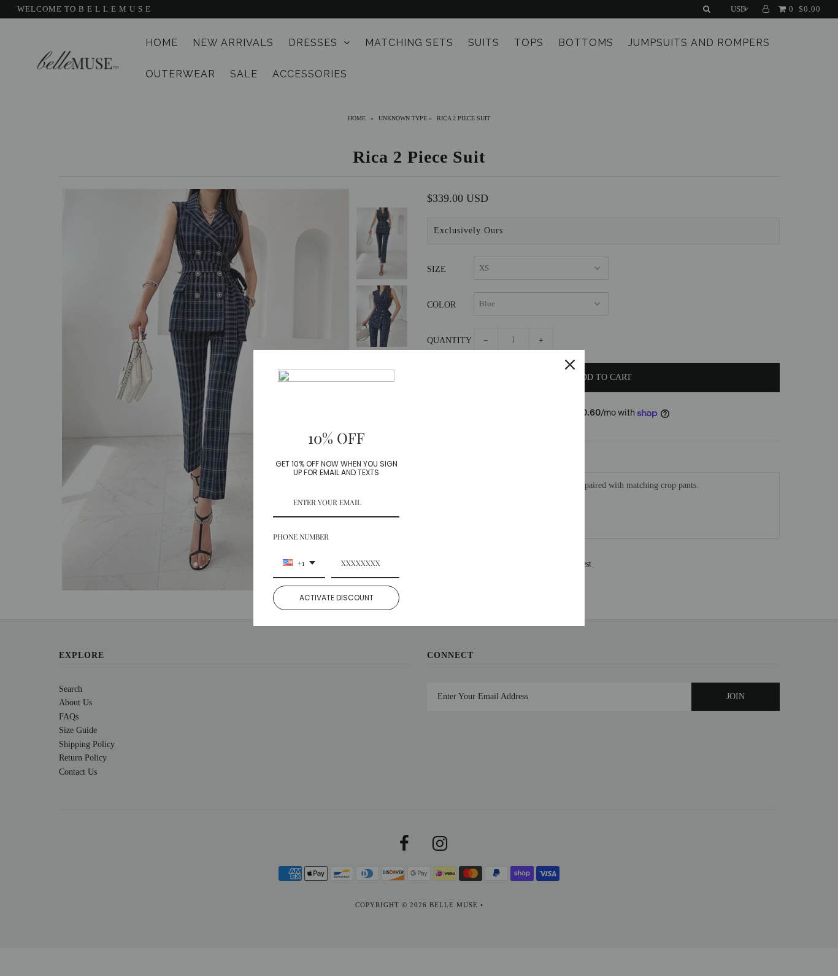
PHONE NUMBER (301, 536)
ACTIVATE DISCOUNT (336, 597)
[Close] (570, 364)
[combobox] (299, 563)
